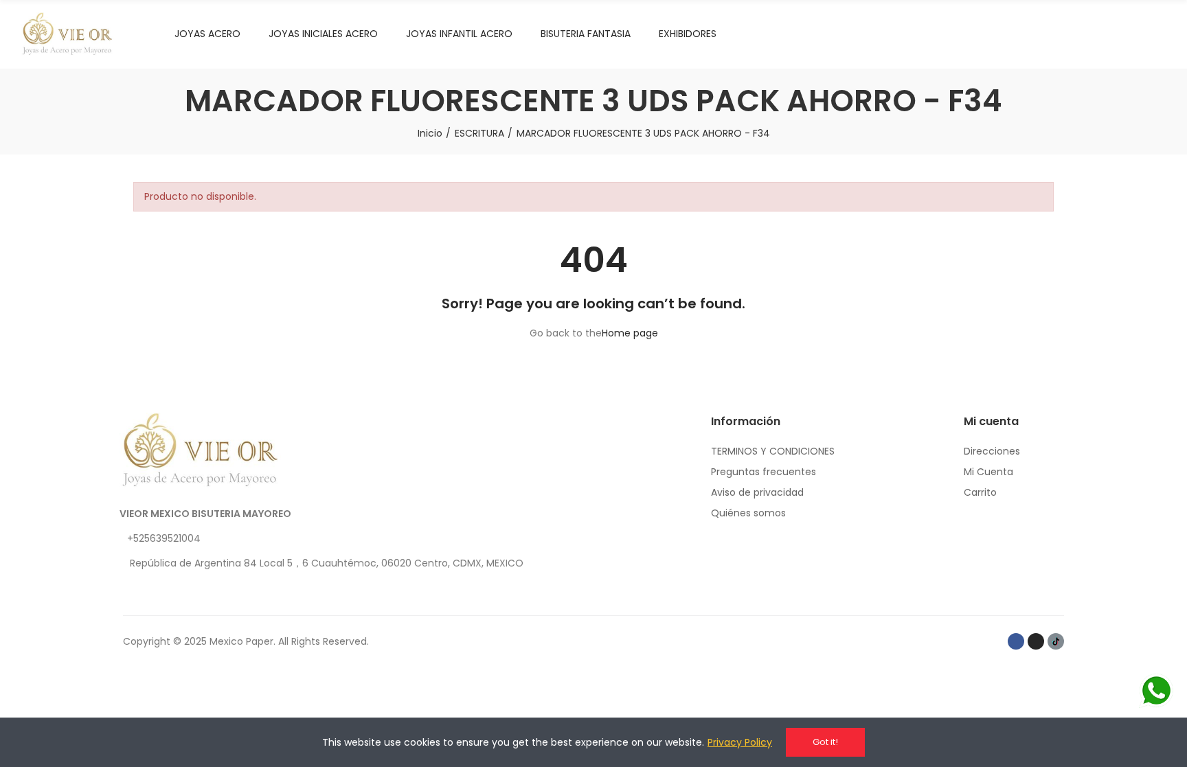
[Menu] (1104, 34)
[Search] (1132, 34)
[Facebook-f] (1016, 641)
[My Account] (1159, 34)
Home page (630, 333)
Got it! (825, 741)
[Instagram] (1036, 641)
